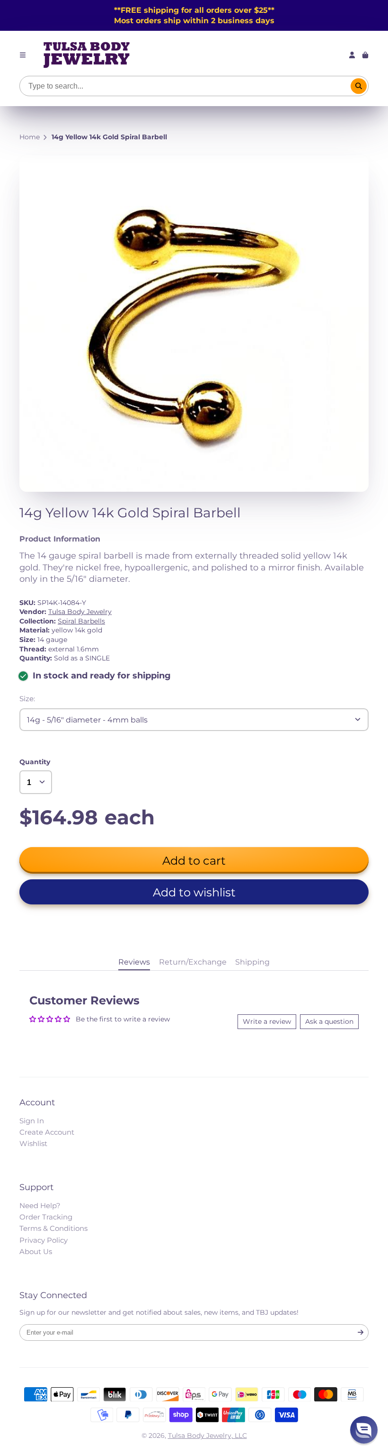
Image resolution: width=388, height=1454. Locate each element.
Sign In (31, 1120)
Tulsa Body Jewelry (80, 611)
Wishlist (33, 1143)
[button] (194, 891)
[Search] (359, 86)
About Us (35, 1251)
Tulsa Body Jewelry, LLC (207, 1435)
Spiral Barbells (81, 621)
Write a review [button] (267, 1021)
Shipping (252, 961)
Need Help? (40, 1205)
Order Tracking (45, 1216)
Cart (365, 55)
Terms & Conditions (53, 1228)
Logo (86, 55)
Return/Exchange (193, 961)
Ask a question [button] (329, 1021)
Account (352, 55)
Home (29, 137)
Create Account (46, 1132)
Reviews (134, 961)
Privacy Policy (43, 1240)
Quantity (34, 762)
